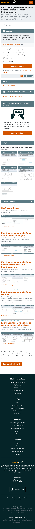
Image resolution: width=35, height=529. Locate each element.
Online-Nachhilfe (6, 467)
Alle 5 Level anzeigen (8, 285)
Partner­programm (17, 451)
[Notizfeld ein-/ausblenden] (28, 76)
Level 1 (8, 26)
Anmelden (17, 393)
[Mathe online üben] (17, 462)
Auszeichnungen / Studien (17, 423)
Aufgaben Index (17, 385)
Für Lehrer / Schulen (17, 408)
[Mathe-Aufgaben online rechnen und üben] (8, 2)
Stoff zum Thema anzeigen (13, 96)
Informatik (17, 472)
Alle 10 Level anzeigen (9, 343)
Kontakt (17, 454)
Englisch (28, 468)
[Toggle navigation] (31, 2)
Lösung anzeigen (10, 85)
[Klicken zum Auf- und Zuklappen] (31, 91)
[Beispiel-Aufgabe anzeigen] (22, 76)
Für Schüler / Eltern (17, 405)
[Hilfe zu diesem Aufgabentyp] (25, 76)
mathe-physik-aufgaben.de (17, 517)
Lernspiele (17, 388)
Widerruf (13, 498)
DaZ (19, 470)
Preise (17, 402)
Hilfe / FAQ (17, 413)
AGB (7, 498)
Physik (24, 470)
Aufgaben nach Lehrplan (17, 382)
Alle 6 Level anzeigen (8, 226)
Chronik (17, 431)
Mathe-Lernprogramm (23, 465)
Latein (23, 468)
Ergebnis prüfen (17, 66)
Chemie (29, 470)
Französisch (7, 470)
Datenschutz (23, 498)
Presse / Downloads (17, 448)
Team (17, 443)
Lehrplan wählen (17, 133)
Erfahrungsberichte (17, 425)
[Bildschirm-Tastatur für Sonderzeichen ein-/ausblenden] (31, 76)
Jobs (17, 446)
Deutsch (14, 470)
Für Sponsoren (17, 411)
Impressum (17, 500)
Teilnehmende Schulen (17, 428)
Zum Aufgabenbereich (11, 364)
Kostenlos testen (17, 390)
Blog (17, 434)
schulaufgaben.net (17, 507)
